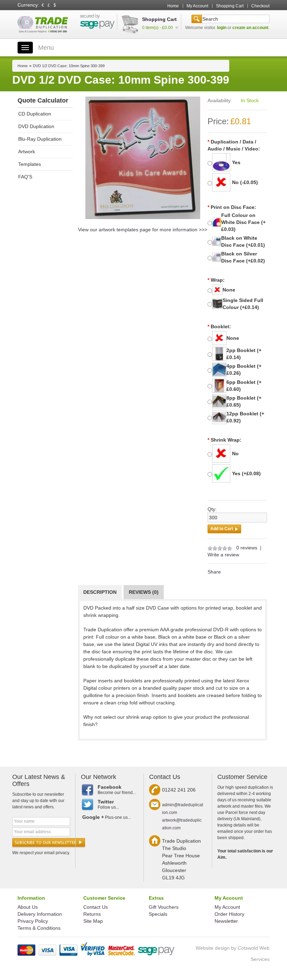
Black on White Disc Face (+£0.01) (243, 241)
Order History (229, 914)
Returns (92, 914)
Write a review (223, 554)
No (235, 453)
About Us (28, 907)
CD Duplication (34, 114)
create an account (250, 27)
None (229, 290)
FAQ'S (25, 177)
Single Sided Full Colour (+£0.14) (243, 303)
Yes (236, 162)
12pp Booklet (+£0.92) (245, 417)
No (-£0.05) (245, 182)
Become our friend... (117, 789)
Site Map (93, 921)
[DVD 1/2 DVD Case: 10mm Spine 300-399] (143, 157)
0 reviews (246, 547)
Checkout (260, 6)
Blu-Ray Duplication (40, 139)
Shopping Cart (230, 6)
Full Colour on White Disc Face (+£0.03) (243, 222)
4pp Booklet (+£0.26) (243, 369)
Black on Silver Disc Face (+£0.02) (243, 257)
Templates (29, 164)
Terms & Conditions (39, 928)
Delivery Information (40, 914)
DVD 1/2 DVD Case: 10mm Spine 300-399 (69, 66)
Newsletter (226, 921)
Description (100, 592)
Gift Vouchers (163, 907)
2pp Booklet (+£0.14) (243, 353)
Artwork (26, 151)
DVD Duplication (36, 126)
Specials (158, 914)
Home (173, 6)
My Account (197, 6)
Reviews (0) (144, 592)
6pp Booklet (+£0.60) (243, 385)
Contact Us (95, 907)
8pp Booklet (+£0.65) (243, 401)
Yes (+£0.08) (246, 473)
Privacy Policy (33, 921)
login (221, 27)
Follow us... (108, 804)
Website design (213, 948)
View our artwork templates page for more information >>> (142, 229)
